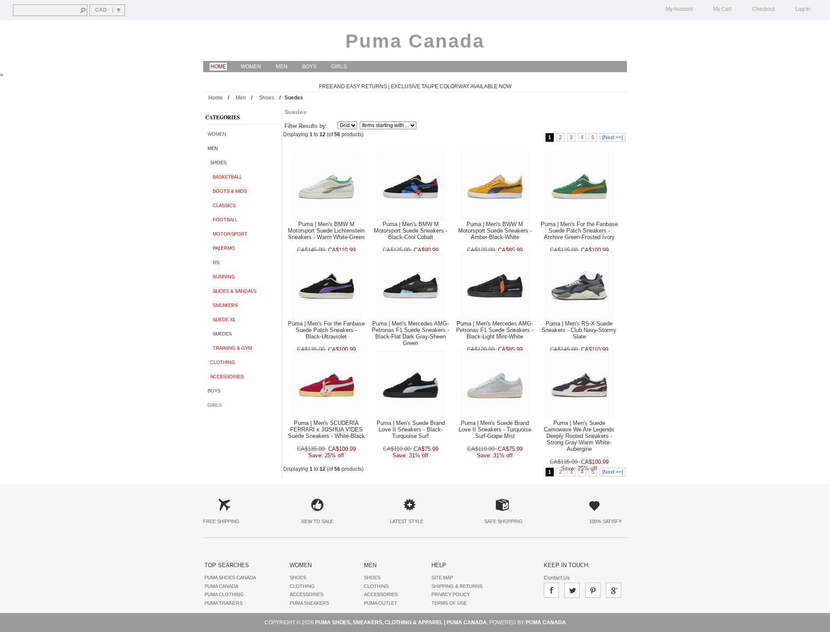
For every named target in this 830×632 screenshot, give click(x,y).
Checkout (763, 9)
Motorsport (227, 233)
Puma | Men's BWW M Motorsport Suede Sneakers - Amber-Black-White (495, 230)
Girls (339, 67)
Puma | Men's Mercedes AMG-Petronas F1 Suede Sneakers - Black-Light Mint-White (494, 330)
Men (281, 67)
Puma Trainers (223, 603)
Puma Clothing (224, 594)
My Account (679, 9)
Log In (802, 9)
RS (213, 262)
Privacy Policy (450, 594)
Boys (309, 67)
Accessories (226, 376)
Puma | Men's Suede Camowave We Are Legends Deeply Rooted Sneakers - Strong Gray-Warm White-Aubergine (579, 436)
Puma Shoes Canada (230, 577)
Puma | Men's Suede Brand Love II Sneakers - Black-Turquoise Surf (411, 429)
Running (221, 276)
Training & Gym (230, 348)
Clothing (221, 362)
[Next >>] (612, 137)
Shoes (266, 98)
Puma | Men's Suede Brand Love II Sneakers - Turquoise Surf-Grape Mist (495, 429)
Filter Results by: (305, 126)
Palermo (221, 248)
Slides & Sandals (232, 291)
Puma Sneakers (309, 603)
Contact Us (557, 578)
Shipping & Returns (456, 586)
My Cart (722, 9)
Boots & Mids (227, 191)
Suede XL (222, 319)
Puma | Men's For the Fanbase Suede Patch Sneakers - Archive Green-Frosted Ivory (579, 230)
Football (223, 219)
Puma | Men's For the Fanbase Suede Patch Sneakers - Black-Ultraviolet (326, 330)
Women (251, 67)
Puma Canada (415, 40)
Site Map (442, 577)
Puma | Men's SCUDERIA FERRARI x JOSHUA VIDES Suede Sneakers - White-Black (326, 429)
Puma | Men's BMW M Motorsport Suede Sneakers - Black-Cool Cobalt (410, 230)
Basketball (225, 176)
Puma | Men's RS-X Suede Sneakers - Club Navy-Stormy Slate (579, 330)
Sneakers (223, 305)
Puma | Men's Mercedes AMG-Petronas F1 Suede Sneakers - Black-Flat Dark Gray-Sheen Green (410, 333)
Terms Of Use (449, 603)
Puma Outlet (380, 603)
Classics (222, 205)
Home (218, 67)
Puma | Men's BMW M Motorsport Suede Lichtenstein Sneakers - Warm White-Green (326, 230)
